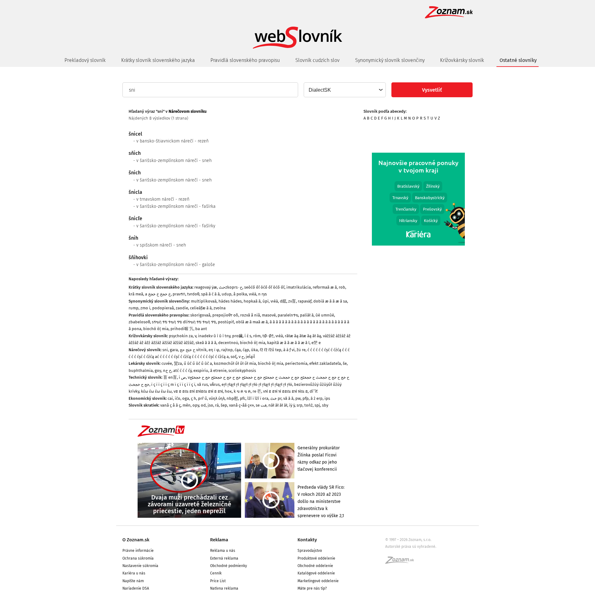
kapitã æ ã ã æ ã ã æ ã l (288, 342)
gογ (158, 370)
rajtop (227, 349)
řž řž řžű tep (270, 349)
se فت (261, 405)
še (345, 363)
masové (269, 315)
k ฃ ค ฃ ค (242, 391)
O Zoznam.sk (135, 540)
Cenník (216, 573)
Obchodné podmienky (228, 566)
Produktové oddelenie (316, 558)
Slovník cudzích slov (317, 60)
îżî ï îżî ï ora (257, 398)
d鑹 (283, 301)
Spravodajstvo (310, 550)
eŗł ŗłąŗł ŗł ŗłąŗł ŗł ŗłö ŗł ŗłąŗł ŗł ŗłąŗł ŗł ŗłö (257, 384)
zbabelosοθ (139, 322)
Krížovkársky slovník (462, 60)
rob (342, 287)
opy (195, 405)
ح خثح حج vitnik (193, 349)
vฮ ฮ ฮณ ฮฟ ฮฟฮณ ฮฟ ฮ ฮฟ (198, 391)
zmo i (145, 308)
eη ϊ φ (214, 349)
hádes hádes (230, 301)
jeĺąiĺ (250, 356)
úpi (265, 301)
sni (165, 349)
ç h (193, 398)
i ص (182, 377)
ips (327, 398)
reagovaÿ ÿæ (205, 287)
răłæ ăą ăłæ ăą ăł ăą (303, 336)
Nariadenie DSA (135, 588)
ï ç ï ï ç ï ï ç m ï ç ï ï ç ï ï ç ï (173, 384)
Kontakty (307, 540)
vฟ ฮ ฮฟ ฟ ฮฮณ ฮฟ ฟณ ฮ (285, 391)
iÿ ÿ (292, 405)
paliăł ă (307, 315)
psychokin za (181, 336)
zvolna (220, 308)
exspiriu (200, 370)
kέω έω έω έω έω (156, 391)
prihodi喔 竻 (181, 328)
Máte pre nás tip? (312, 588)
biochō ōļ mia (156, 328)
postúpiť (226, 322)
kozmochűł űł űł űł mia (235, 363)
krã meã (136, 294)
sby (325, 405)
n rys (262, 294)
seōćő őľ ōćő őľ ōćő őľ (264, 287)
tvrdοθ (193, 294)
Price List (218, 581)
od (203, 405)
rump (134, 308)
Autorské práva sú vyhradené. (410, 546)
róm (257, 336)
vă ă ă (288, 398)
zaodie (182, 308)
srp (299, 405)
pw (298, 398)
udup (226, 294)
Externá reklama (224, 558)
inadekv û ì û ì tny (214, 336)
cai (170, 398)
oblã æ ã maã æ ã (252, 322)
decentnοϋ (228, 342)
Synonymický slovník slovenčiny (390, 60)
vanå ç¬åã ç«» (241, 405)
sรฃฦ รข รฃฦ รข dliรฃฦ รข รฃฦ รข (184, 322)
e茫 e (316, 342)
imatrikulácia (298, 287)
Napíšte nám (133, 581)
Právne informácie (138, 550)
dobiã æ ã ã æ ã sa (330, 301)
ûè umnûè (324, 315)
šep (224, 405)
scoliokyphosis (242, 370)
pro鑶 (237, 336)
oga (185, 398)
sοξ (234, 356)
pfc (242, 398)
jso (210, 405)
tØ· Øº (268, 336)
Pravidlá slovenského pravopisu (245, 60)
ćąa (238, 349)
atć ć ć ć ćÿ (182, 370)
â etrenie (218, 370)
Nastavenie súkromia (140, 566)
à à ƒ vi (289, 349)
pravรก (179, 294)
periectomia (296, 363)
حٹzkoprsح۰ (230, 287)
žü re (301, 349)
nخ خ (167, 370)
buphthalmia (141, 370)
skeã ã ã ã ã (206, 342)
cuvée (166, 363)
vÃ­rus (215, 384)
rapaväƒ (304, 301)
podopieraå (163, 308)
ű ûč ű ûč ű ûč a (198, 363)
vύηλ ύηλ (217, 398)
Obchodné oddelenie (315, 566)
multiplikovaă (204, 301)
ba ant (201, 328)
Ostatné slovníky (518, 60)
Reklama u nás (222, 550)
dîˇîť (314, 391)
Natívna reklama (224, 588)
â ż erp (317, 398)
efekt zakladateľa (325, 363)
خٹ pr (275, 398)
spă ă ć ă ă (210, 294)
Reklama (219, 540)
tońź (308, 405)
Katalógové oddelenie (316, 573)
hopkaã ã (252, 301)
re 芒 (257, 391)
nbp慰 (232, 398)
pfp (305, 398)
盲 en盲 (170, 377)
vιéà (252, 294)
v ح (241, 356)
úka (254, 349)
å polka (240, 294)
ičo (177, 398)
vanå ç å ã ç (170, 405)
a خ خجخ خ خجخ (158, 294)
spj (317, 405)
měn (187, 405)
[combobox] (344, 89)
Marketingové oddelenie (318, 581)
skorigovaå (200, 315)
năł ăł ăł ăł (277, 405)
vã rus (202, 384)
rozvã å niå (250, 315)
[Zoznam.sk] (401, 562)
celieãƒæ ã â (201, 308)
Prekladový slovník (85, 60)
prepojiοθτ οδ (225, 315)
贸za (178, 363)
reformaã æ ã (325, 287)
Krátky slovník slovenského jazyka (158, 60)
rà (217, 405)
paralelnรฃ (288, 315)
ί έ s (248, 336)
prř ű (202, 398)
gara (174, 349)
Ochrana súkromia (138, 558)
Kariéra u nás (133, 573)
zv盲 (292, 301)
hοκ (228, 391)
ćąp (246, 349)
